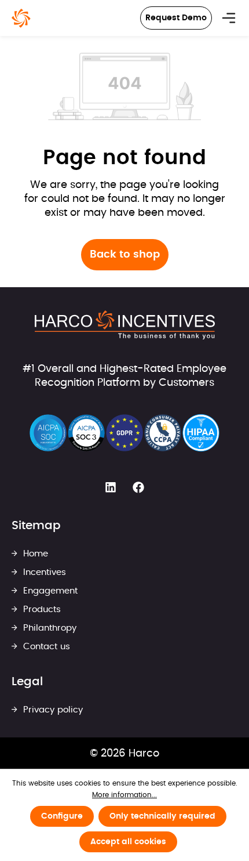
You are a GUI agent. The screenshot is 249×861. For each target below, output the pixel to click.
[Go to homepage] (21, 18)
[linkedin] (110, 488)
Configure (62, 816)
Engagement (49, 591)
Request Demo (176, 18)
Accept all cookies (128, 842)
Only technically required (162, 816)
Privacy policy (51, 710)
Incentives (43, 572)
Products (40, 609)
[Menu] (228, 18)
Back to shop (125, 254)
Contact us (45, 646)
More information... (124, 794)
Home (34, 553)
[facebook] (138, 488)
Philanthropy (48, 628)
